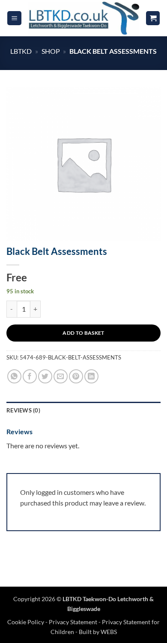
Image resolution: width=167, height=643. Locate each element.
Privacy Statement (73, 621)
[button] (14, 18)
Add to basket (83, 333)
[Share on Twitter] (45, 376)
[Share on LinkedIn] (91, 376)
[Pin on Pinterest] (76, 376)
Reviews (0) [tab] (23, 410)
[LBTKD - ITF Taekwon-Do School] (83, 18)
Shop (51, 51)
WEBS (109, 631)
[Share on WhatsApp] (14, 376)
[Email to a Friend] (61, 376)
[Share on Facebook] (30, 376)
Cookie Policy (26, 621)
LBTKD (21, 51)
